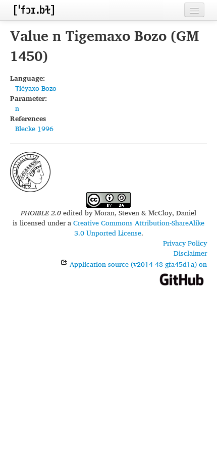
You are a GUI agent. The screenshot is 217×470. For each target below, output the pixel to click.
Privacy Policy (185, 243)
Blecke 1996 (34, 128)
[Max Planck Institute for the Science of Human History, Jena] (30, 171)
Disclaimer (190, 253)
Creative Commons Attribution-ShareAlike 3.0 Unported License (138, 228)
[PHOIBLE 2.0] (34, 10)
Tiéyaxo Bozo (36, 88)
